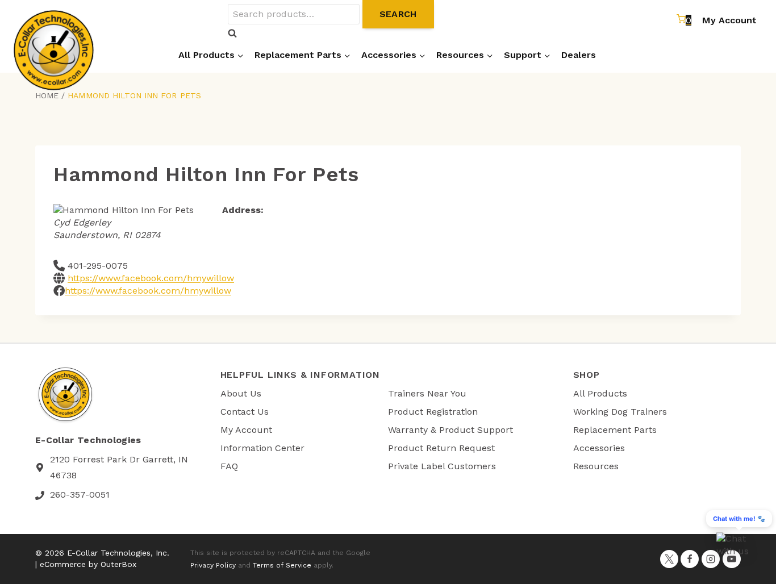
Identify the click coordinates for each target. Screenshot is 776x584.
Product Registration (433, 411)
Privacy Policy (213, 565)
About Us (240, 393)
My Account (729, 20)
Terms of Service (282, 565)
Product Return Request (441, 448)
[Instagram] (711, 559)
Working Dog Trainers (620, 411)
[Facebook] (690, 559)
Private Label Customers (442, 466)
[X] (669, 559)
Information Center (262, 448)
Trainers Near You (427, 393)
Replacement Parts (615, 429)
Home (47, 95)
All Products (600, 393)
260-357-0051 (80, 494)
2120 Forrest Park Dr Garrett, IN (119, 459)
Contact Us (244, 411)
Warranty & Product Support (450, 429)
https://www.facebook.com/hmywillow (151, 278)
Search (398, 14)
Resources (596, 466)
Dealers (578, 54)
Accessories (599, 448)
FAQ (229, 466)
